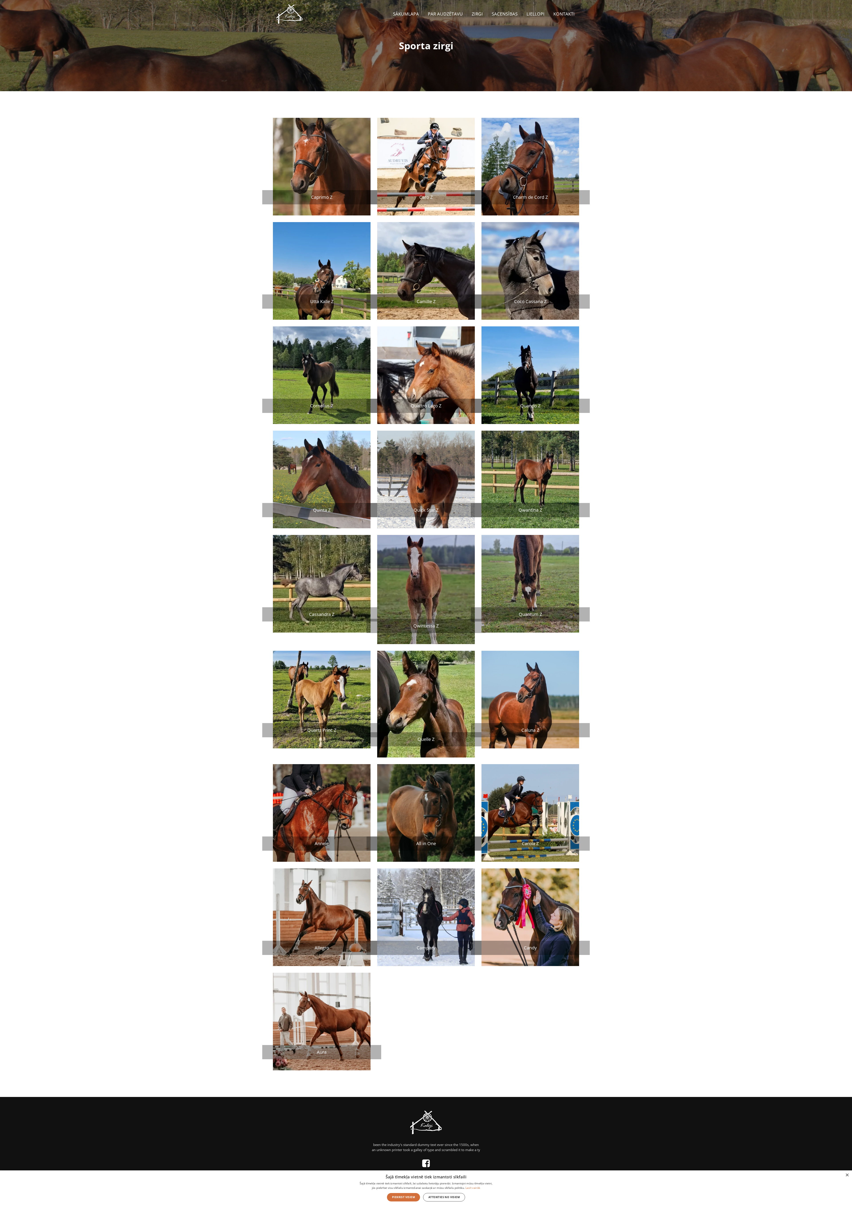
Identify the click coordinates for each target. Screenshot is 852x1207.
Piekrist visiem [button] (403, 1197)
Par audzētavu (445, 14)
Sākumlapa (406, 14)
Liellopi (535, 14)
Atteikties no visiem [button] (444, 1197)
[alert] (426, 1188)
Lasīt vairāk (472, 1188)
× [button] (847, 1175)
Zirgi (477, 14)
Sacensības (505, 14)
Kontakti (564, 14)
